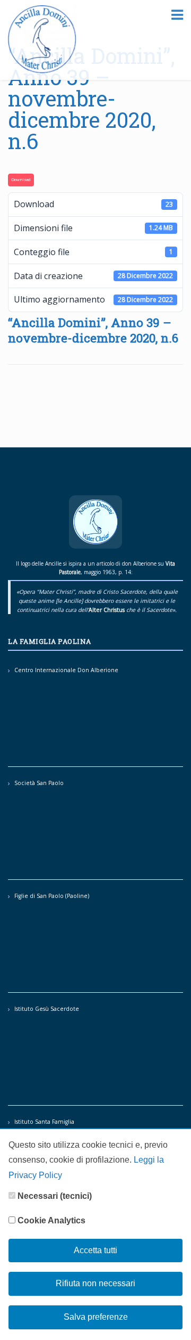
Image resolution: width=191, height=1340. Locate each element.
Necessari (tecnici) (53, 1195)
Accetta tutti (95, 1250)
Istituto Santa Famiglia (44, 1121)
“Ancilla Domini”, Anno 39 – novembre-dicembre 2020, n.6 (91, 98)
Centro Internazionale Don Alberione (66, 670)
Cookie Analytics (50, 1220)
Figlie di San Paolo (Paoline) (51, 896)
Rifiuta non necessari (95, 1283)
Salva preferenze (96, 1316)
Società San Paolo (39, 783)
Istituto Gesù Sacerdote (46, 1008)
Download (21, 179)
